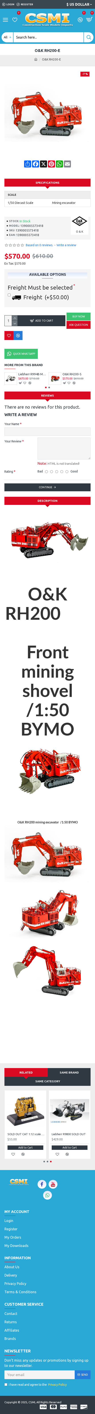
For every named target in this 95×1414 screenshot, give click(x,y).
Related (26, 1072)
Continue (45, 487)
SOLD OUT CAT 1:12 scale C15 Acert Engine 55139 (26, 1134)
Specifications (47, 182)
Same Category (47, 1081)
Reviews (47, 395)
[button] (46, 387)
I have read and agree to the (38, 1384)
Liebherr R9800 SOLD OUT (69, 1134)
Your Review (12, 441)
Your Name (11, 424)
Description (47, 500)
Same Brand (69, 1072)
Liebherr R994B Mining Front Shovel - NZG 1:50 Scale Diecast (32, 374)
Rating (8, 471)
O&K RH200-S (72, 374)
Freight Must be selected (40, 287)
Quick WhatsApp (24, 353)
